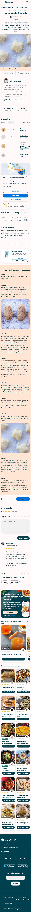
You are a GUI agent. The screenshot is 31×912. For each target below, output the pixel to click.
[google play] (9, 866)
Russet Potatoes (23, 129)
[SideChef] (8, 841)
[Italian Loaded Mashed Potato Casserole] (23, 736)
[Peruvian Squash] (23, 817)
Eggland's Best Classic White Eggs (25, 147)
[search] (24, 2)
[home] (10, 2)
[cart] (27, 2)
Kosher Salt (24, 136)
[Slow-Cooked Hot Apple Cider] (13, 643)
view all (26, 622)
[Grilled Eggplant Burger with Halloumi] (8, 709)
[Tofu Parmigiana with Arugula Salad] (23, 790)
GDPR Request (8, 897)
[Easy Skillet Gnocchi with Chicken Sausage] (8, 736)
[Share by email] (28, 68)
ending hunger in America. (16, 206)
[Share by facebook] (15, 68)
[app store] (22, 866)
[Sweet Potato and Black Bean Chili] (8, 790)
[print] (3, 68)
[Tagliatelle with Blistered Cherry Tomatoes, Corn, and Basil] (8, 817)
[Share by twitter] (21, 68)
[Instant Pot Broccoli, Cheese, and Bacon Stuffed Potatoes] (23, 682)
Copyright (8, 903)
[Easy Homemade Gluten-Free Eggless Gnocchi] (23, 709)
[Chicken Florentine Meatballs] (8, 763)
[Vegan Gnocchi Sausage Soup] (23, 763)
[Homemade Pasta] (8, 682)
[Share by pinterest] (9, 68)
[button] (2, 2)
